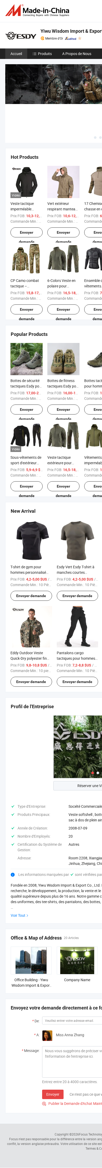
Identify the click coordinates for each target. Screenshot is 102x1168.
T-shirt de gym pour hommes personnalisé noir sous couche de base (30, 572)
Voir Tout (18, 915)
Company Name (77, 979)
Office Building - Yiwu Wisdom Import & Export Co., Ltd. (31, 985)
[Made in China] (38, 10)
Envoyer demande (27, 233)
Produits (45, 53)
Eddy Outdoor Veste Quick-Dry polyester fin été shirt (28, 658)
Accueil (16, 53)
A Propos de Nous (76, 53)
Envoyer (52, 1094)
